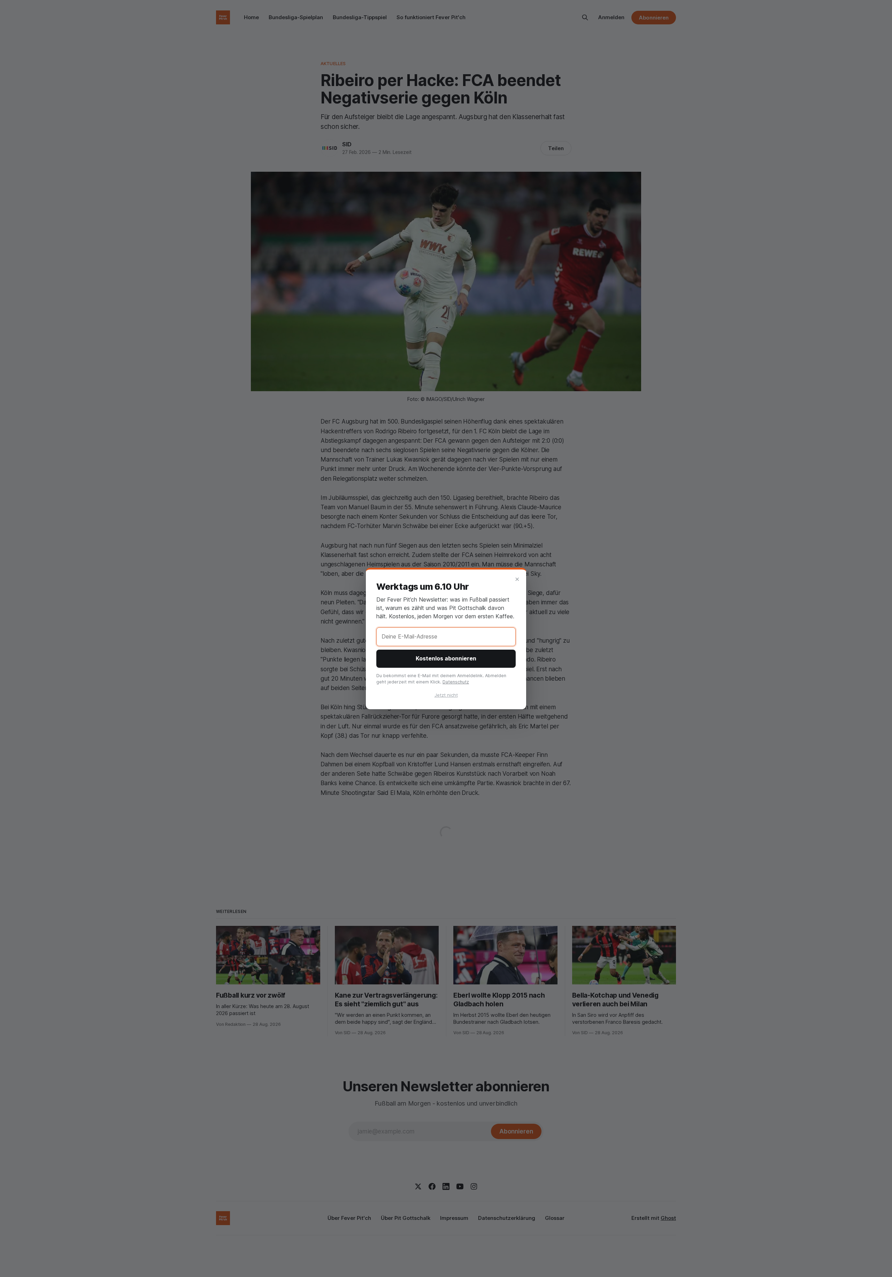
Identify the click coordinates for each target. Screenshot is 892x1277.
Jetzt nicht (446, 695)
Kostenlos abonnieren (446, 658)
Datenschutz (456, 681)
